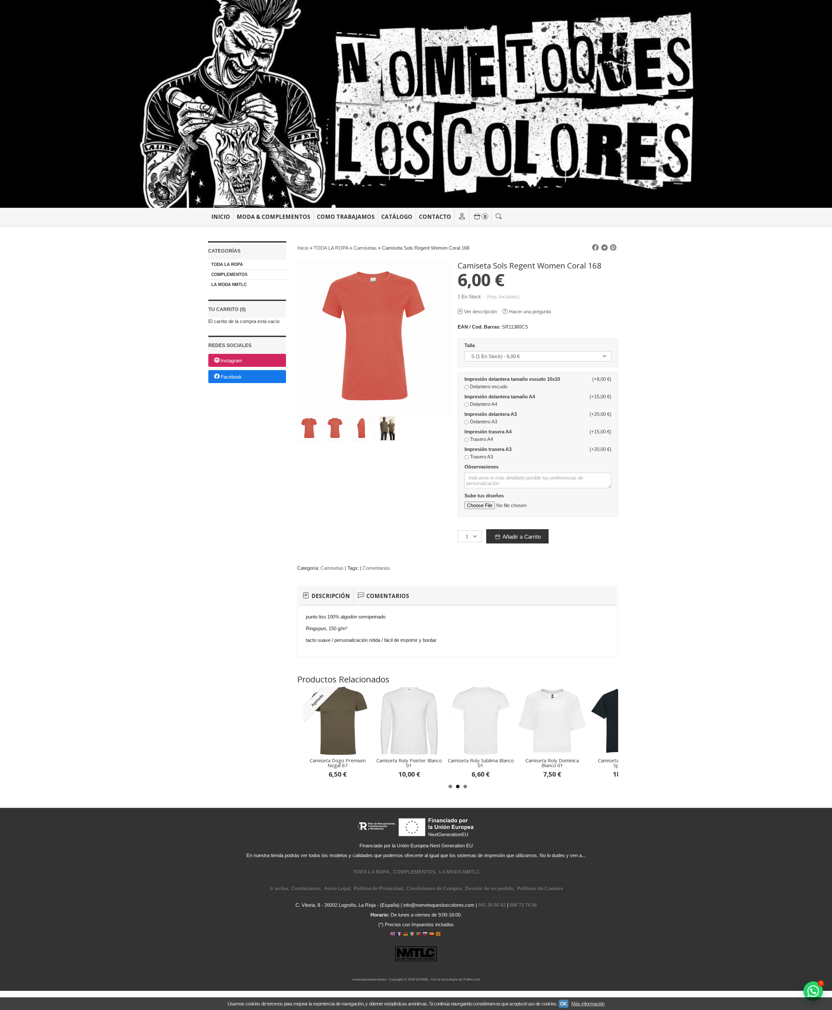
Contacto (435, 216)
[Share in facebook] (595, 248)
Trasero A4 (481, 439)
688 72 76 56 (523, 905)
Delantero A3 (483, 421)
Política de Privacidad (378, 888)
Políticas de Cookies (540, 888)
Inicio (220, 216)
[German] (405, 934)
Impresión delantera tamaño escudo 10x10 (512, 379)
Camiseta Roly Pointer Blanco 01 (409, 762)
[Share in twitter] (604, 248)
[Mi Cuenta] (462, 217)
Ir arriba (279, 888)
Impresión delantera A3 (490, 414)
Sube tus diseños (484, 495)
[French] (399, 934)
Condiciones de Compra (434, 888)
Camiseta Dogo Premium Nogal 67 (338, 762)
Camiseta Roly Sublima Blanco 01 (481, 762)
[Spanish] (431, 934)
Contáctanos (306, 888)
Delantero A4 (483, 404)
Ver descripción (480, 311)
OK (563, 1003)
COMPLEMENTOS (229, 274)
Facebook (231, 377)
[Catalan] (439, 934)
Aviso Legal (337, 888)
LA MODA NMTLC (229, 284)
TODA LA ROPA (227, 264)
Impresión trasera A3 (488, 449)
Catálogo (396, 216)
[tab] (326, 596)
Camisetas (332, 568)
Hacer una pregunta (530, 311)
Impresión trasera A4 (488, 431)
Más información (587, 1003)
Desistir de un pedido (489, 888)
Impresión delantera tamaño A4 (499, 396)
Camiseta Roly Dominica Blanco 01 (552, 762)
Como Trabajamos (346, 216)
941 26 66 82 (492, 905)
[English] (392, 934)
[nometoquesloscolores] (416, 104)
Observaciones (481, 466)
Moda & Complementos (273, 216)
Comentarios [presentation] (387, 596)
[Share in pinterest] (613, 248)
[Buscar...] (499, 217)
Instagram (231, 361)
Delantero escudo (488, 386)
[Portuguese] (418, 934)
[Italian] (412, 934)
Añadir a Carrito (521, 536)
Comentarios (376, 568)
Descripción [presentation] (330, 596)
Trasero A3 (481, 456)
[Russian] (425, 934)
